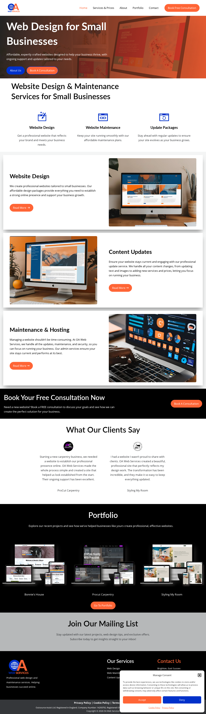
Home (83, 8)
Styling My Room (171, 594)
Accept (142, 699)
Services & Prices (103, 8)
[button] (199, 675)
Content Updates (116, 677)
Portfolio (138, 8)
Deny (182, 699)
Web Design (113, 668)
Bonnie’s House (34, 594)
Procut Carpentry (103, 594)
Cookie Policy (154, 707)
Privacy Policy (168, 707)
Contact (154, 8)
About (123, 8)
